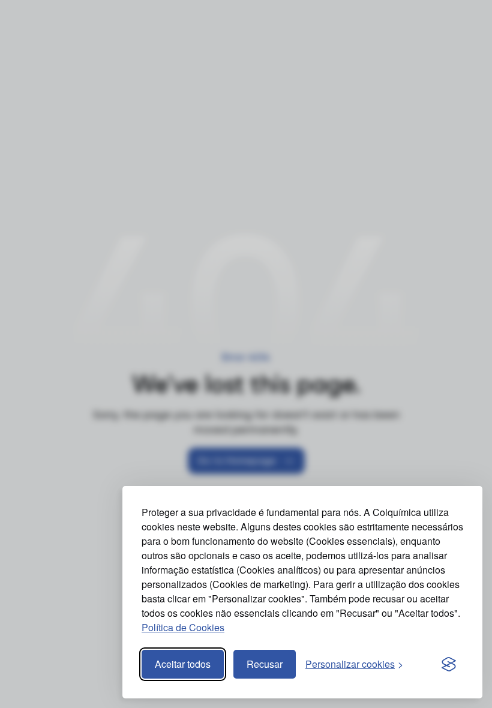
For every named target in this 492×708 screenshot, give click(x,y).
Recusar (265, 664)
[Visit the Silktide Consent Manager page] (448, 664)
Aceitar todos (183, 664)
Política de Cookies (183, 627)
